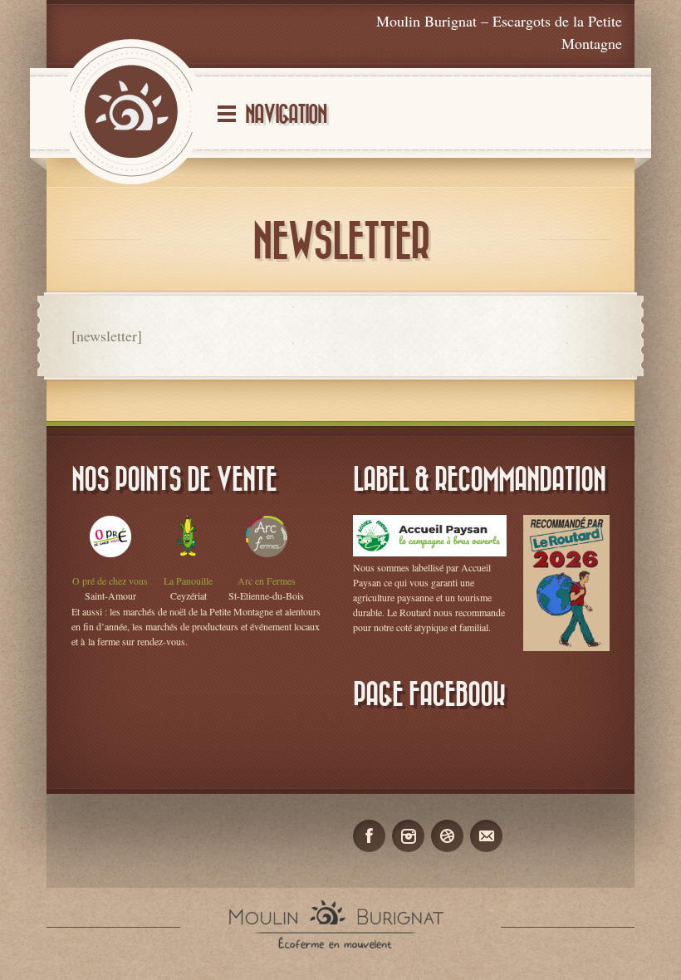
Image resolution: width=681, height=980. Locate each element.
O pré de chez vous (110, 580)
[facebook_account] (369, 836)
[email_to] (486, 836)
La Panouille (188, 580)
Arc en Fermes (267, 580)
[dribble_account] (447, 836)
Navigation (285, 115)
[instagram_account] (408, 836)
